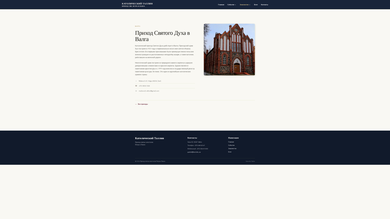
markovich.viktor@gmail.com (149, 91)
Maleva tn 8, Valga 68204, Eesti (150, 81)
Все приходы (143, 104)
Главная (231, 142)
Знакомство (232, 148)
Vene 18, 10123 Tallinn (194, 142)
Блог (229, 152)
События (231, 145)
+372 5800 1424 (144, 86)
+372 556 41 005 (202, 149)
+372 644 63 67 (199, 145)
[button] (232, 4)
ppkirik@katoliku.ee (194, 152)
